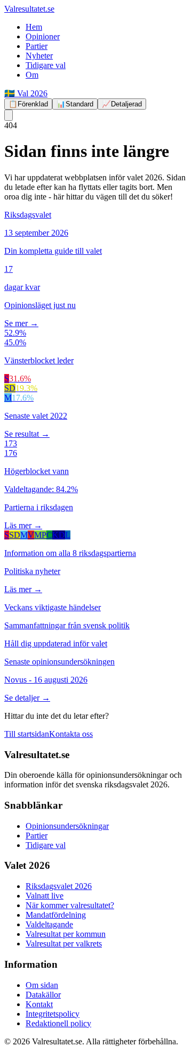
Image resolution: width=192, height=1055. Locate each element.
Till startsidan (26, 733)
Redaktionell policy (58, 1023)
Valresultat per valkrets (64, 943)
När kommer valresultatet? (70, 905)
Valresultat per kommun (66, 933)
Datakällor (43, 994)
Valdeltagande (49, 924)
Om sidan (42, 985)
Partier (36, 46)
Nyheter (39, 55)
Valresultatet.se (29, 8)
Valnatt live (44, 895)
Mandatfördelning (56, 914)
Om (32, 74)
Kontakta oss (71, 733)
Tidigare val (46, 65)
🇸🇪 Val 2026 (25, 93)
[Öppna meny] (8, 115)
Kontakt (39, 1004)
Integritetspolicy (52, 1013)
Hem (34, 26)
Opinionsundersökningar (67, 825)
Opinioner (43, 36)
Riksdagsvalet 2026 (59, 886)
